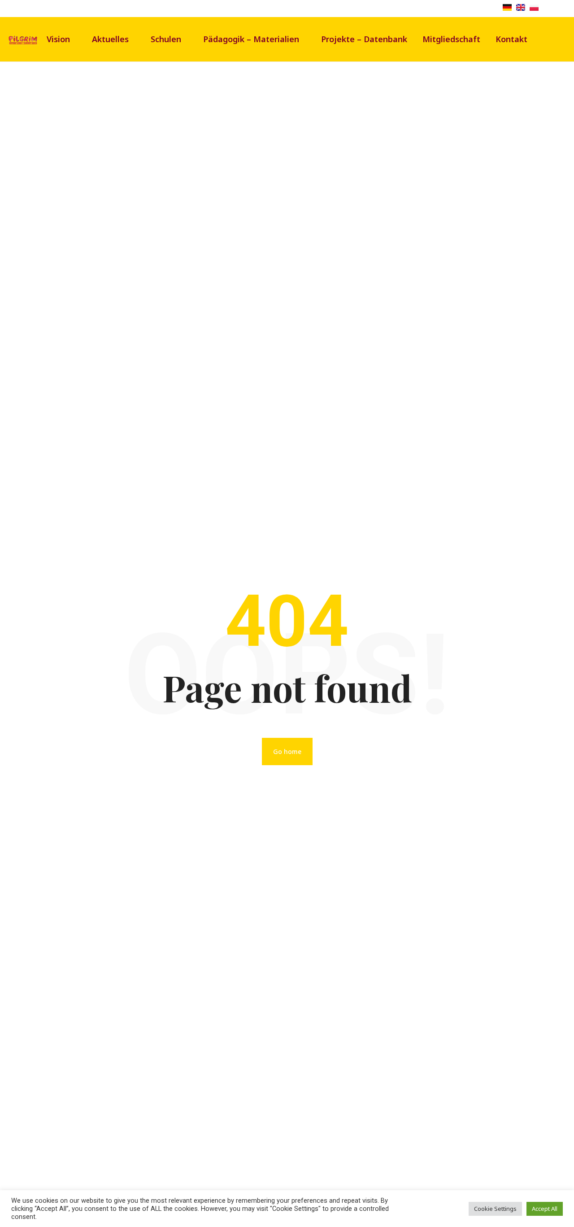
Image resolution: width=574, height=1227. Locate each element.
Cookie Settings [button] (495, 1209)
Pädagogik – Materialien (251, 39)
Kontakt (511, 39)
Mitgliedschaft (451, 39)
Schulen (166, 39)
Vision (58, 39)
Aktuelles (110, 39)
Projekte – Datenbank (364, 39)
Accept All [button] (544, 1209)
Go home (287, 751)
